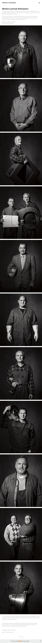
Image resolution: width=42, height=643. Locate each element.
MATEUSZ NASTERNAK (9, 2)
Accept (24, 641)
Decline (27, 641)
